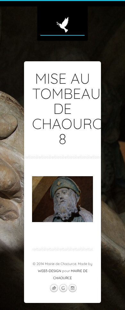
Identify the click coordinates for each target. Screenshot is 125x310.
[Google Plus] (63, 288)
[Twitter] (54, 288)
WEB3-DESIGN (49, 271)
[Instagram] (72, 288)
